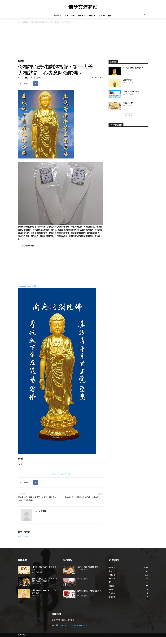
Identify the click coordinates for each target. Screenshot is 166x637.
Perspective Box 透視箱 (27, 286)
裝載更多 (127, 115)
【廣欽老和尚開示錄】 (131, 91)
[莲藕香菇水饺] (115, 106)
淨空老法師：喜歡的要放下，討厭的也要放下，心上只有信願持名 (37, 498)
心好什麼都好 (128, 80)
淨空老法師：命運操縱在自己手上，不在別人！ (83, 497)
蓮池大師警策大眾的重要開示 (88, 567)
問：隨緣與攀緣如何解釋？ (133, 68)
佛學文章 (25, 22)
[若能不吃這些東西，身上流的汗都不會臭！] (24, 593)
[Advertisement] (83, 42)
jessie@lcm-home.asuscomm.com (73, 625)
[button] (145, 15)
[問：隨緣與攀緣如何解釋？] (115, 71)
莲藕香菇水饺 (128, 103)
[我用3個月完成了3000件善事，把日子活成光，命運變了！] (24, 581)
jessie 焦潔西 (24, 78)
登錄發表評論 (23, 536)
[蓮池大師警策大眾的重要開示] (69, 570)
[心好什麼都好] (115, 83)
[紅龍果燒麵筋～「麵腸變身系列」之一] (69, 594)
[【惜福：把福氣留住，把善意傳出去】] (24, 570)
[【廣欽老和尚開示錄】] (115, 94)
